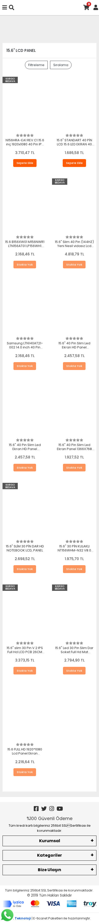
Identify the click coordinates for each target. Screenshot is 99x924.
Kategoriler (49, 855)
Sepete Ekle (24, 163)
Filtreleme (36, 65)
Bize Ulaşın (49, 870)
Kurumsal (49, 841)
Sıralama (60, 65)
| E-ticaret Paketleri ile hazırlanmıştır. (49, 918)
